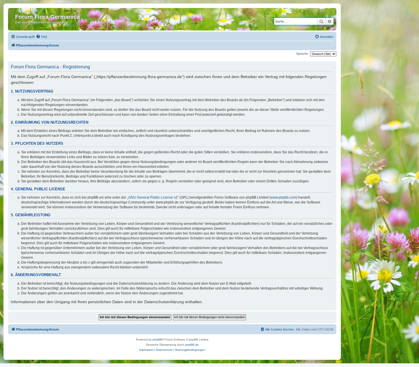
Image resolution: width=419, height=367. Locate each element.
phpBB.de (192, 344)
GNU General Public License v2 (153, 197)
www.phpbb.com (283, 197)
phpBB (157, 339)
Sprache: (302, 53)
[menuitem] (41, 36)
